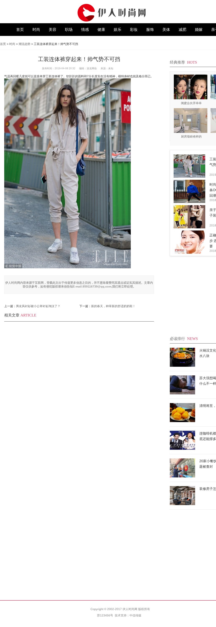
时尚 (36, 29)
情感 (85, 29)
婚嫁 (198, 29)
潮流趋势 (24, 44)
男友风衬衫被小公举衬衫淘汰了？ (38, 306)
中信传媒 (135, 615)
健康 (101, 29)
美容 (52, 29)
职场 (69, 29)
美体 (166, 29)
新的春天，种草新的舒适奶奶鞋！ (113, 306)
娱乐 (117, 29)
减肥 (182, 29)
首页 (20, 29)
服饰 (150, 29)
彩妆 (134, 29)
